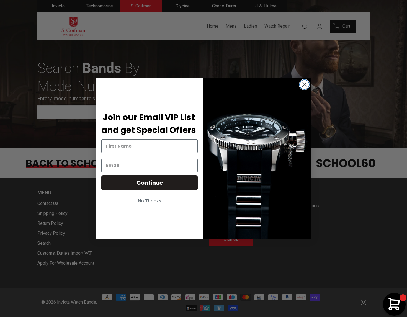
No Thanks (149, 201)
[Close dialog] (304, 84)
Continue (149, 183)
